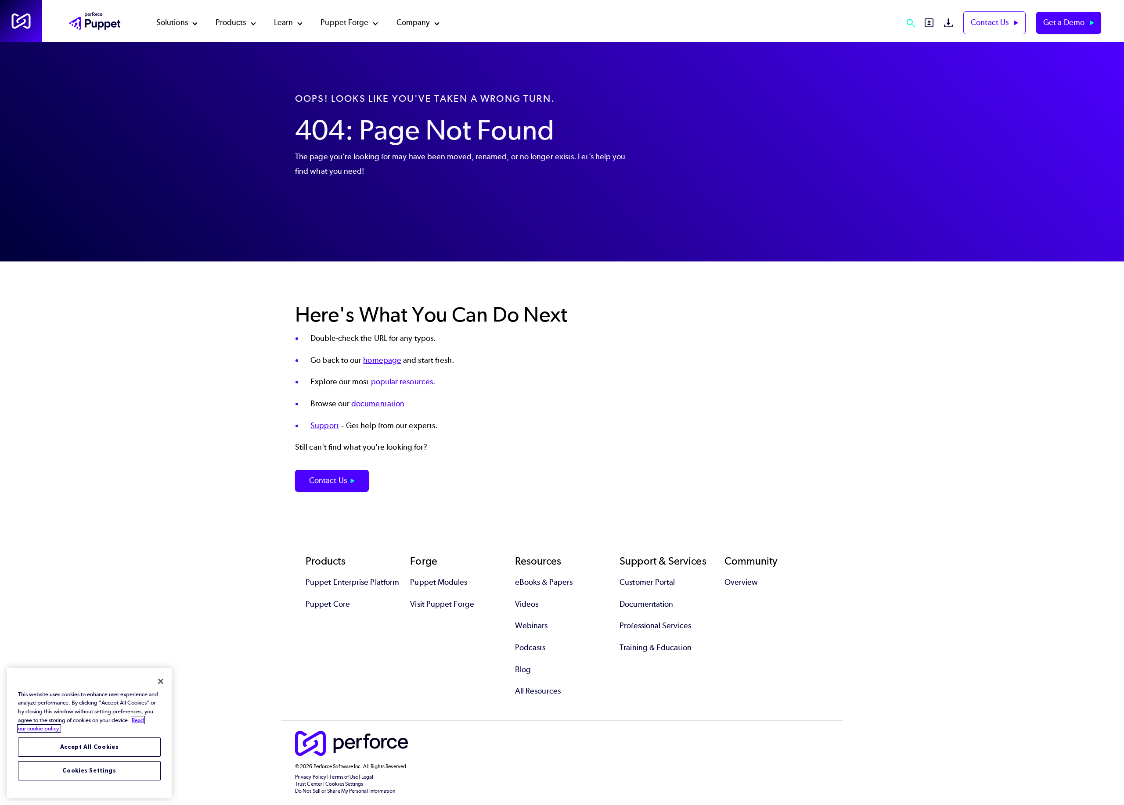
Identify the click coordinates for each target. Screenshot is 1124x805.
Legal (367, 777)
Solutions (172, 22)
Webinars (531, 625)
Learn (283, 22)
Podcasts (530, 647)
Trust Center (308, 784)
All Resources (538, 691)
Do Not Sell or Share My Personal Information (345, 791)
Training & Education (656, 647)
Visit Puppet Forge (442, 604)
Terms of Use (343, 777)
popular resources (402, 381)
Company (413, 22)
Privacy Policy (310, 777)
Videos (526, 604)
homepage (382, 360)
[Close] (160, 681)
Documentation (646, 604)
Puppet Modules (438, 582)
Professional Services (655, 625)
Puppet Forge (344, 22)
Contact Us (990, 22)
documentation (377, 403)
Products (231, 22)
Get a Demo (1064, 22)
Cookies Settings (89, 770)
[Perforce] (21, 21)
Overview (741, 582)
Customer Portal (647, 582)
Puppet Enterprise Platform (352, 582)
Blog (523, 669)
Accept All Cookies (89, 747)
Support (324, 425)
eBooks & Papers (544, 582)
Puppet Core (328, 604)
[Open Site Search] (910, 23)
